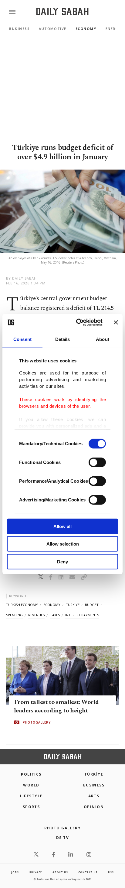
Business (19, 28)
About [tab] (102, 339)
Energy (113, 28)
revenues (36, 615)
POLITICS (31, 774)
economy (51, 604)
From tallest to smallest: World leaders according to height (56, 706)
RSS (110, 872)
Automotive (52, 28)
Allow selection (62, 543)
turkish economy (22, 604)
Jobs (15, 872)
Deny (62, 561)
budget (92, 604)
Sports (31, 806)
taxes (55, 615)
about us (60, 872)
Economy (86, 28)
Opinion (94, 806)
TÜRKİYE (93, 774)
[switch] (97, 462)
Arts (94, 796)
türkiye (72, 604)
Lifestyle (31, 796)
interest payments (82, 615)
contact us (87, 872)
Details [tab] (62, 339)
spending (14, 615)
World (31, 785)
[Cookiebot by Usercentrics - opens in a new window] (77, 322)
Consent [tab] (22, 339)
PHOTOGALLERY (37, 722)
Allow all (62, 526)
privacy (35, 872)
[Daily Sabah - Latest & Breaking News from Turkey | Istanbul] (62, 11)
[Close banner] (116, 322)
